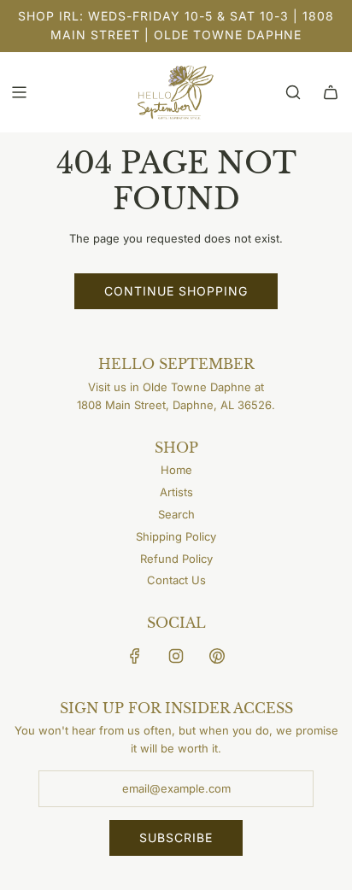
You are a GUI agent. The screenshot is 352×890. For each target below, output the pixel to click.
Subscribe (176, 837)
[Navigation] (19, 92)
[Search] (293, 92)
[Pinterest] (217, 656)
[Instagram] (176, 656)
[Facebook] (135, 656)
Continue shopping (176, 291)
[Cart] (330, 92)
